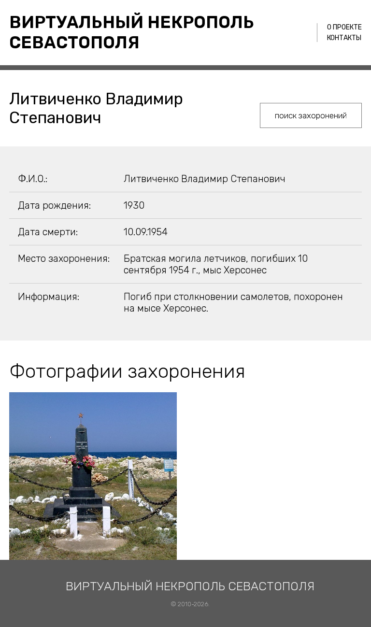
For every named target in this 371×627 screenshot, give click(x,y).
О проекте (344, 27)
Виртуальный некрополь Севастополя (131, 32)
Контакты (344, 38)
